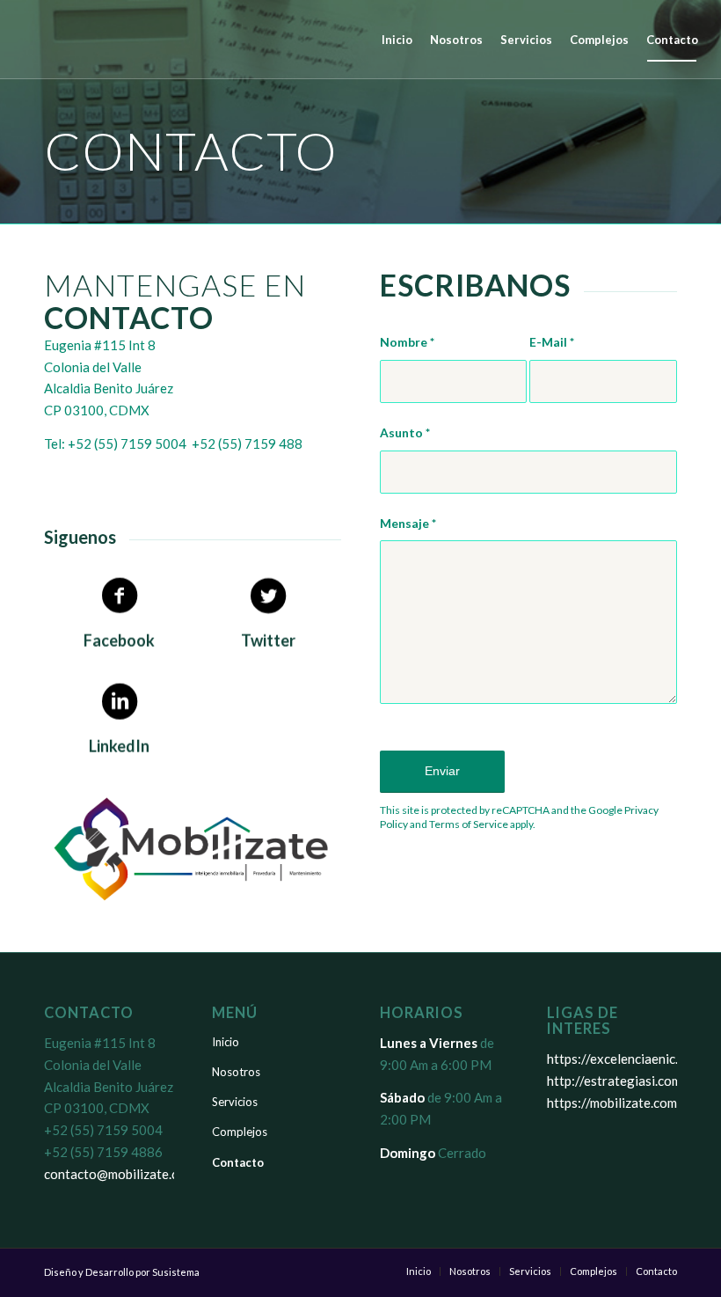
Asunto (405, 432)
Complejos (239, 1132)
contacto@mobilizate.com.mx (129, 1174)
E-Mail (551, 341)
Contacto (238, 1162)
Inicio (225, 1042)
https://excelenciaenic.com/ (627, 1058)
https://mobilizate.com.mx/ (624, 1102)
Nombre (407, 341)
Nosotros (236, 1072)
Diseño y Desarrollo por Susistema (122, 1272)
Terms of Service (468, 824)
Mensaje (408, 523)
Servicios (235, 1102)
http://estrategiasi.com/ (617, 1080)
